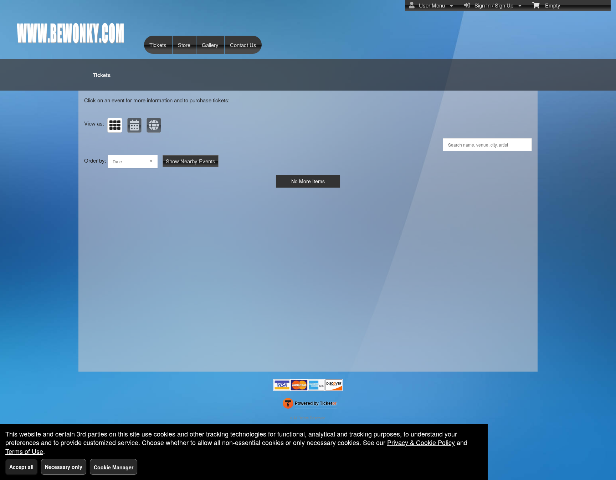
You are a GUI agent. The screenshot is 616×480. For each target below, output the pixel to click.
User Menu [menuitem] (430, 5)
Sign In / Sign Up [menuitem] (492, 5)
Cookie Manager (113, 467)
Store (184, 44)
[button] (114, 125)
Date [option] (117, 161)
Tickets (157, 44)
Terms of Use (24, 451)
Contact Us (243, 44)
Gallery (210, 44)
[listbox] (133, 161)
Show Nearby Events (190, 161)
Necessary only (63, 466)
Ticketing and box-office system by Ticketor (309, 405)
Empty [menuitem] (549, 5)
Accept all (21, 466)
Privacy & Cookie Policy (421, 442)
